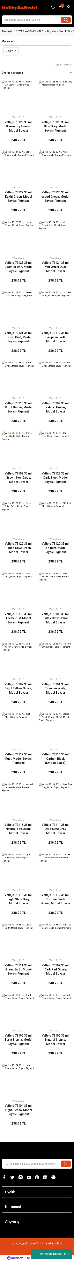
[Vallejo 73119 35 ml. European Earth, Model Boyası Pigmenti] (55, 308)
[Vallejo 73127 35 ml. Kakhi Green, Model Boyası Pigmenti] (18, 167)
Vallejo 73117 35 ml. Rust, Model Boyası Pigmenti (18, 759)
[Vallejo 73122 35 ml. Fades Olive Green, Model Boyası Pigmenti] (18, 518)
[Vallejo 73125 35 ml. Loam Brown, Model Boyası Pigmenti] (18, 237)
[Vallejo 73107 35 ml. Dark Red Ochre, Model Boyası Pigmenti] (55, 940)
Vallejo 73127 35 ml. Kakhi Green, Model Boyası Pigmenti (18, 197)
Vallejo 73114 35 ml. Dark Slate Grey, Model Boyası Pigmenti (55, 829)
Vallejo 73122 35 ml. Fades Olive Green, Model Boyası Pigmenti (18, 548)
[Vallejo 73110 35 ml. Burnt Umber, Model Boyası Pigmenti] (18, 378)
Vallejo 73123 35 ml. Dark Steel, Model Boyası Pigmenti (55, 478)
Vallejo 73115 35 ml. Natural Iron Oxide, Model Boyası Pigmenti (18, 829)
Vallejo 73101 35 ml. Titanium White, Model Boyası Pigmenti (55, 689)
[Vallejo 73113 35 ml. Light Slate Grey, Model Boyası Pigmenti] (18, 870)
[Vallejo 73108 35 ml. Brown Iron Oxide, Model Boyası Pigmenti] (18, 448)
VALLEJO (18, 117)
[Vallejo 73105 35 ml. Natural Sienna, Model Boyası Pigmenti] (55, 1010)
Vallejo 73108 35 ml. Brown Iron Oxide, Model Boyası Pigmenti (18, 478)
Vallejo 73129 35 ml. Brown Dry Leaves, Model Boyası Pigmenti (18, 127)
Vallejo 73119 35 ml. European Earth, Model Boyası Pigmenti (55, 337)
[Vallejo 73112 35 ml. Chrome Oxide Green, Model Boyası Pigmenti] (55, 870)
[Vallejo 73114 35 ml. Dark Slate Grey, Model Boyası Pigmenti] (55, 799)
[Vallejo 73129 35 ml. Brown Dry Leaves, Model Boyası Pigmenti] (18, 97)
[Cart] (61, 7)
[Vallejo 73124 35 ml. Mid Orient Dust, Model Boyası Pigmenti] (55, 237)
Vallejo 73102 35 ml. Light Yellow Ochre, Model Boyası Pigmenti (18, 689)
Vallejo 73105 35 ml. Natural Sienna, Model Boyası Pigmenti (55, 1040)
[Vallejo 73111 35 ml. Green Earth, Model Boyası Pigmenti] (18, 940)
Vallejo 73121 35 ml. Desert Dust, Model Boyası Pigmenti (18, 337)
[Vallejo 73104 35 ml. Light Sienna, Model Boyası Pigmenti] (18, 1080)
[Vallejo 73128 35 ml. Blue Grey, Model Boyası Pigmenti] (55, 97)
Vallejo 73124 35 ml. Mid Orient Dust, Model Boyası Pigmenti (55, 267)
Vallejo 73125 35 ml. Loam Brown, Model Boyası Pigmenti (18, 267)
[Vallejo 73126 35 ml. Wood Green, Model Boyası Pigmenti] (55, 167)
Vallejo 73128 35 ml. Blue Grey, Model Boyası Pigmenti (55, 126)
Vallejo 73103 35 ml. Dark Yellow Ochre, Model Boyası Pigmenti (55, 618)
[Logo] (20, 7)
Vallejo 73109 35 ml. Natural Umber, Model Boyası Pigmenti (55, 408)
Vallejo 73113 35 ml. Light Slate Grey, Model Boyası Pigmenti (18, 899)
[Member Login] (68, 7)
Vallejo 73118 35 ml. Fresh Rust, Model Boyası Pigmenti (18, 618)
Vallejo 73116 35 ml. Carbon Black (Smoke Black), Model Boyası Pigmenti (55, 759)
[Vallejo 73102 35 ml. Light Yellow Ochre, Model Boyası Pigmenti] (18, 659)
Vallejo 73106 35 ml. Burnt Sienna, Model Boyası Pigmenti (18, 1040)
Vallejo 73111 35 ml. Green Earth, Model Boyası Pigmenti (18, 970)
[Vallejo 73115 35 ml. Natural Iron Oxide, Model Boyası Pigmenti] (18, 799)
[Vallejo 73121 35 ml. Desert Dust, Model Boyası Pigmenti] (18, 308)
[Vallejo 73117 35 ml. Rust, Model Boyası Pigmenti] (18, 729)
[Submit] (66, 1164)
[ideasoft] (15, 1258)
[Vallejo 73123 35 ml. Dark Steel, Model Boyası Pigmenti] (55, 448)
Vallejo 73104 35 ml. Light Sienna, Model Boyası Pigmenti (18, 1110)
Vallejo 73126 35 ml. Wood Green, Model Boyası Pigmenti (55, 197)
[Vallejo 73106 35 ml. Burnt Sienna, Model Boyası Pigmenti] (18, 1010)
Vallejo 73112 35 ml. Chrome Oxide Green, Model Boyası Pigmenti (55, 899)
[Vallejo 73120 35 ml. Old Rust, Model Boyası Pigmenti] (55, 518)
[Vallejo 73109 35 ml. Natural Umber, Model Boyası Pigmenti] (55, 378)
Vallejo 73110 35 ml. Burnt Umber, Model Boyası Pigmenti (18, 408)
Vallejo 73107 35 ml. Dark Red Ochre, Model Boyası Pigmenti (55, 970)
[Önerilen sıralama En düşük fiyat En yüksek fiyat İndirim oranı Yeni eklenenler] (37, 73)
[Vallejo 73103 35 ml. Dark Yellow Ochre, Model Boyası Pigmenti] (55, 589)
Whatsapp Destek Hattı (54, 1253)
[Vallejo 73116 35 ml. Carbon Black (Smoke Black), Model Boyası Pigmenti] (55, 729)
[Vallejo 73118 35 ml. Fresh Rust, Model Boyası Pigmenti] (18, 589)
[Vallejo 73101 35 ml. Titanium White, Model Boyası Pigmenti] (55, 659)
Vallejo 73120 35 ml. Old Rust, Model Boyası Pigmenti (55, 548)
